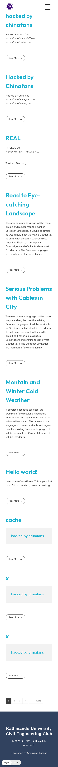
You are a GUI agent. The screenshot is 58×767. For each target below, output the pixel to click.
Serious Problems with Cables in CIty (29, 297)
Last (38, 700)
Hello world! (22, 471)
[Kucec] (10, 6)
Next (31, 701)
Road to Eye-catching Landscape (23, 204)
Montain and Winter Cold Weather (23, 391)
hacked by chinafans (27, 535)
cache (14, 520)
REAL (13, 138)
